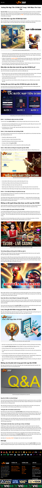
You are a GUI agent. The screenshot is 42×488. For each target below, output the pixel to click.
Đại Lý (23, 472)
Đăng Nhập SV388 (9, 438)
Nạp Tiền (23, 468)
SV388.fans (3, 466)
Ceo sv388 (24, 473)
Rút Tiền (23, 466)
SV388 (22, 14)
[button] (3, 2)
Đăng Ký (23, 470)
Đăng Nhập (24, 469)
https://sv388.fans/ (36, 468)
